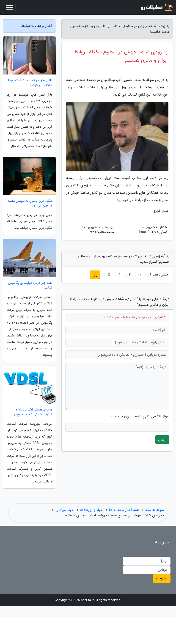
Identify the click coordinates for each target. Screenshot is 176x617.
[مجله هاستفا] (156, 7)
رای (95, 275)
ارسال (162, 439)
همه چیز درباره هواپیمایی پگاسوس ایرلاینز (30, 285)
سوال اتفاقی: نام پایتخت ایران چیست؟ (140, 416)
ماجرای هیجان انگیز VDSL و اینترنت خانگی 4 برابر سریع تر (33, 412)
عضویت (162, 578)
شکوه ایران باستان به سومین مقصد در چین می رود (29, 203)
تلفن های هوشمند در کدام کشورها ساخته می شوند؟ (30, 83)
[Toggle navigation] (9, 7)
